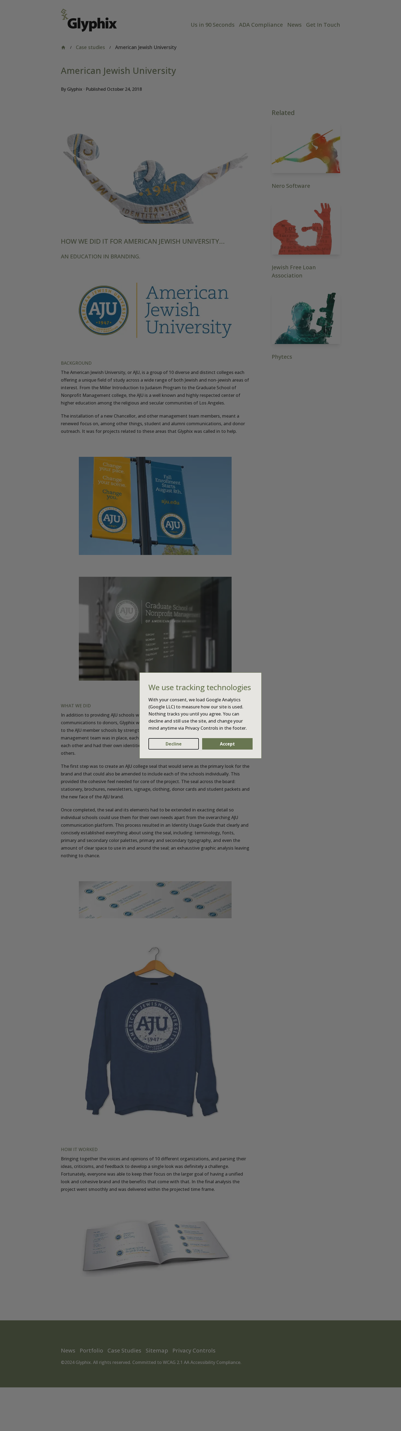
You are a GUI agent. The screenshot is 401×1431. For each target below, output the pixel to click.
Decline (174, 744)
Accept (227, 744)
